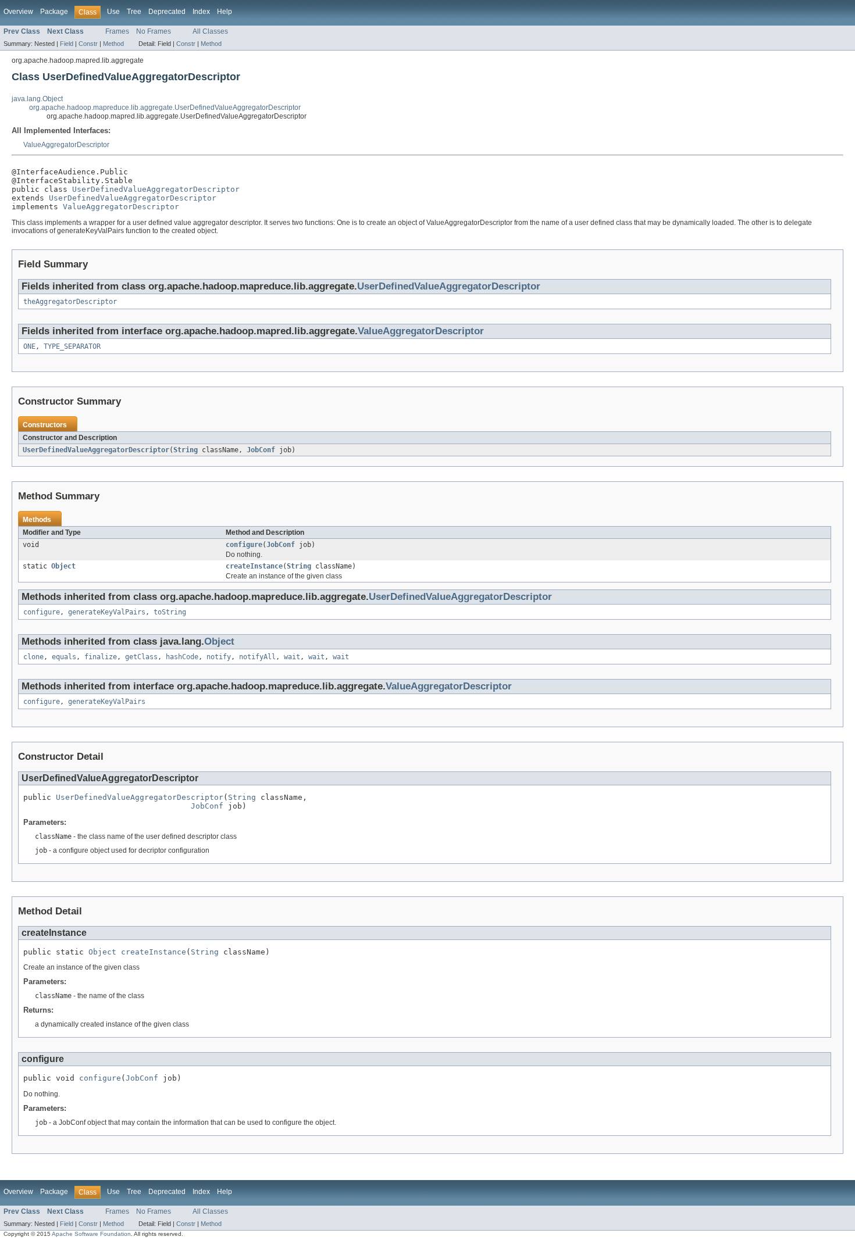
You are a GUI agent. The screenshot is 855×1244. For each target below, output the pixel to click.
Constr (88, 43)
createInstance (254, 566)
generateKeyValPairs (106, 612)
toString (170, 612)
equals (64, 657)
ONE (29, 346)
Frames (117, 31)
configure (244, 545)
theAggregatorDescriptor (70, 302)
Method (113, 43)
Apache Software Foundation (91, 1234)
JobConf (261, 450)
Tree (134, 12)
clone (33, 657)
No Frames (153, 31)
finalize (100, 657)
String (185, 450)
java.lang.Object (37, 99)
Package (54, 12)
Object (63, 566)
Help (224, 12)
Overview (18, 12)
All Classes (210, 31)
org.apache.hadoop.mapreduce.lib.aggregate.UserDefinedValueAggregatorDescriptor (165, 107)
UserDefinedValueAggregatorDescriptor (156, 189)
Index (201, 12)
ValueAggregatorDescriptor (66, 145)
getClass (141, 657)
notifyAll (257, 657)
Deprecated (167, 12)
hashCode (182, 657)
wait (292, 657)
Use (113, 12)
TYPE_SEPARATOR (72, 346)
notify (218, 657)
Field (66, 43)
